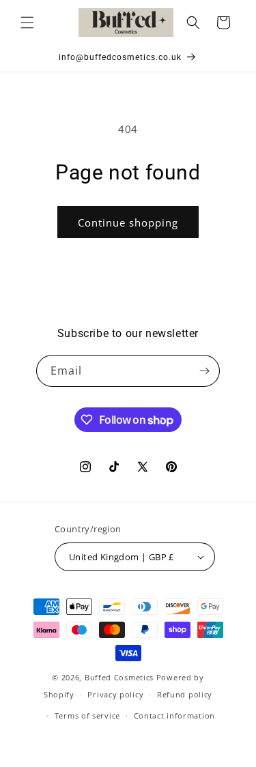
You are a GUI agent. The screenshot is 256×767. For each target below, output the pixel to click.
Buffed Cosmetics (119, 677)
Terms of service (87, 715)
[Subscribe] (204, 371)
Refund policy (184, 694)
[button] (27, 23)
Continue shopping (128, 222)
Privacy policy (115, 694)
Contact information (174, 715)
